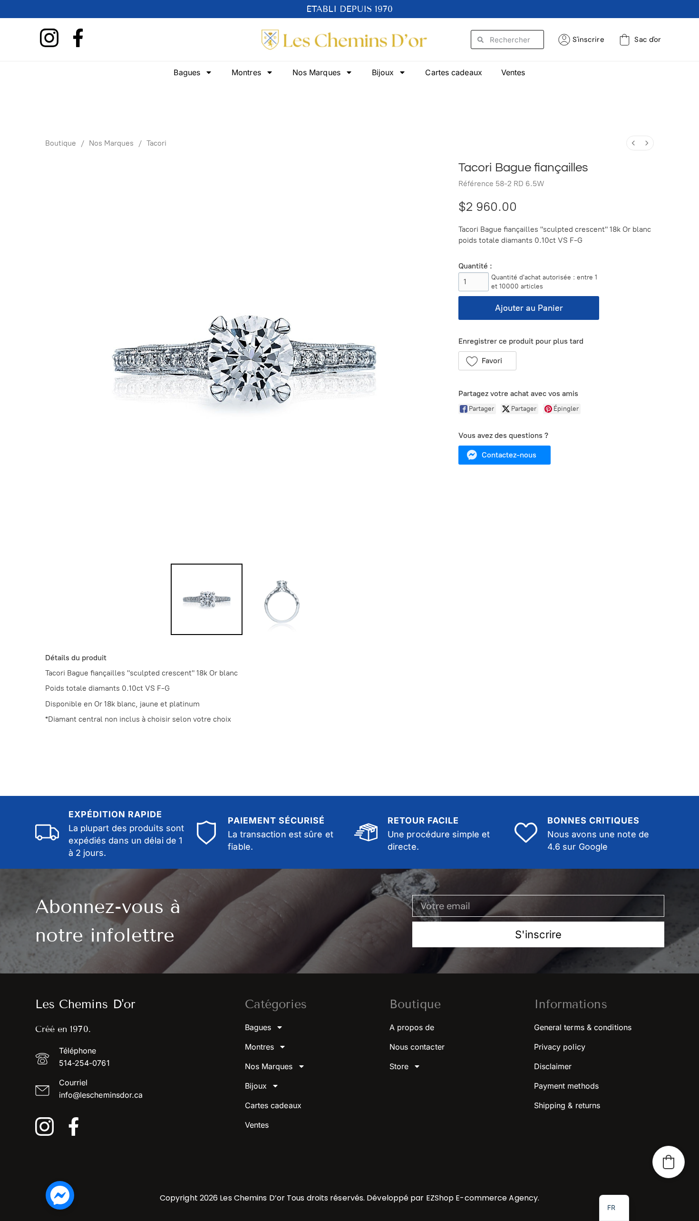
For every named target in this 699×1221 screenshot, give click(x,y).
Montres (246, 72)
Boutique (60, 143)
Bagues (187, 72)
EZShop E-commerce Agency (482, 1197)
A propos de (412, 1027)
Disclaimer (553, 1066)
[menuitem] (633, 143)
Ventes (513, 72)
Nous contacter (417, 1047)
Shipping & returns (567, 1105)
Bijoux (383, 72)
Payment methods (566, 1086)
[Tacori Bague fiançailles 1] (282, 599)
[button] (487, 360)
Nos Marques (316, 72)
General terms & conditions (583, 1027)
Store (399, 1066)
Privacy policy (559, 1047)
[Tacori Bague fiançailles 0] (206, 599)
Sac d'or (647, 39)
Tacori (156, 143)
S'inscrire (588, 39)
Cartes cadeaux (453, 72)
